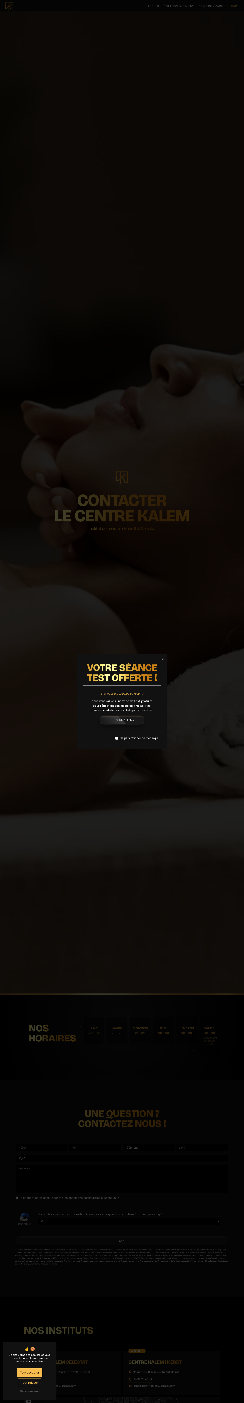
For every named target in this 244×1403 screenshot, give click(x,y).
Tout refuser (29, 1382)
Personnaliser (29, 1391)
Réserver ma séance (122, 720)
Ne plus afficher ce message (138, 738)
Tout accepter (29, 1372)
